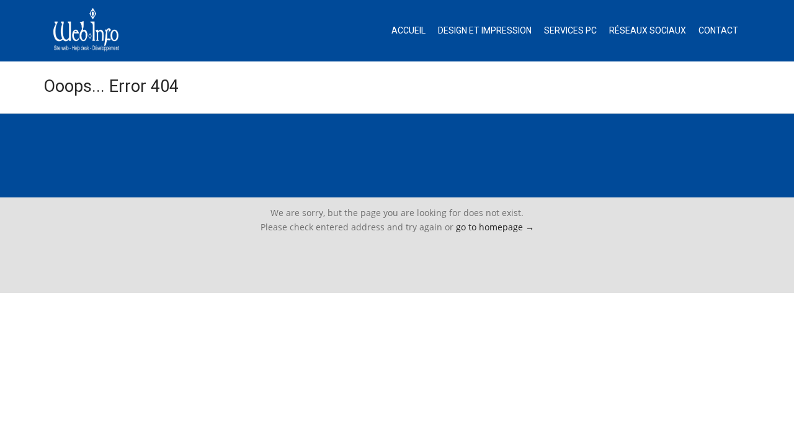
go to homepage (495, 227)
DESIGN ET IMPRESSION (485, 30)
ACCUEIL (408, 30)
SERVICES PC (570, 30)
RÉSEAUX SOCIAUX (647, 30)
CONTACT (718, 30)
